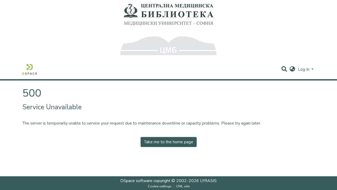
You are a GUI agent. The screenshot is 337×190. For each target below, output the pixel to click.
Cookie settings (160, 186)
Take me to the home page (168, 142)
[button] (292, 69)
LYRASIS (208, 181)
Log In (304, 69)
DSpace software (136, 181)
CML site (183, 186)
